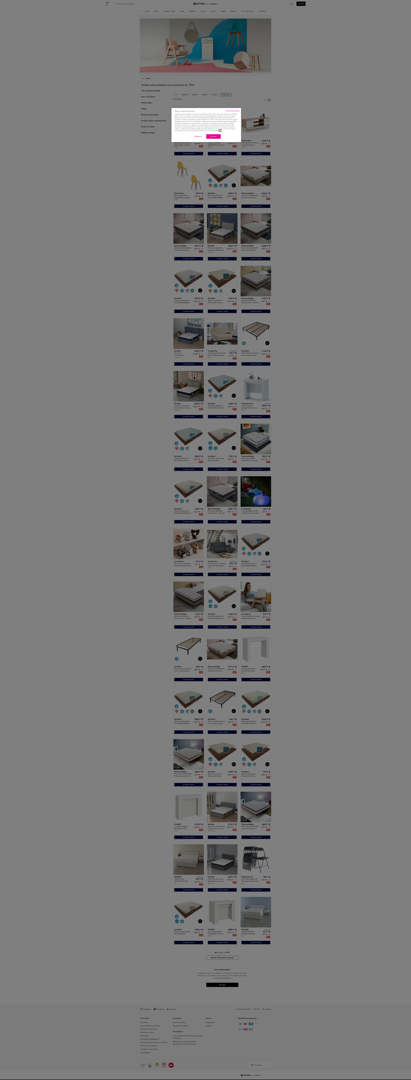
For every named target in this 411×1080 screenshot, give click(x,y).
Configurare (197, 136)
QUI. (220, 130)
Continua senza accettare (232, 110)
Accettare (213, 136)
